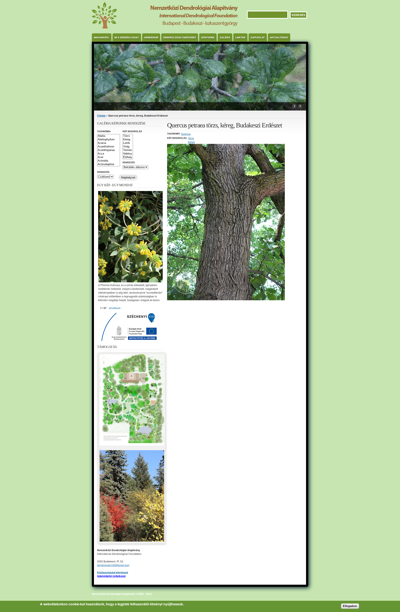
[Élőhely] (128, 157)
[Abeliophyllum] (108, 139)
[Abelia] (108, 136)
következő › (115, 308)
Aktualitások (279, 37)
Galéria (225, 37)
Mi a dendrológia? (127, 37)
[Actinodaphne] (108, 164)
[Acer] (108, 157)
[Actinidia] (108, 161)
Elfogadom (350, 606)
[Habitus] (128, 154)
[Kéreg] (128, 139)
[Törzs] (128, 136)
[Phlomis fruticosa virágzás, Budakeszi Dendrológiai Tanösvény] (130, 281)
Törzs (191, 138)
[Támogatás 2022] (132, 444)
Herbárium (151, 37)
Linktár (240, 37)
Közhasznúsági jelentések (112, 572)
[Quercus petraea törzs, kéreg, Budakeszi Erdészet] (226, 299)
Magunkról (101, 37)
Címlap (101, 115)
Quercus (186, 134)
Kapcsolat (258, 37)
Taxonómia (104, 131)
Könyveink (208, 37)
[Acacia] (108, 143)
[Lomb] (128, 143)
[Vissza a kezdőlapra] (165, 27)
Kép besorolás (132, 131)
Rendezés (128, 162)
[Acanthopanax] (108, 150)
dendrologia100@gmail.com (113, 565)
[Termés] (128, 150)
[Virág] (128, 146)
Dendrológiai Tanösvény (179, 37)
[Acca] (108, 154)
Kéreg (191, 142)
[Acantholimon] (108, 146)
